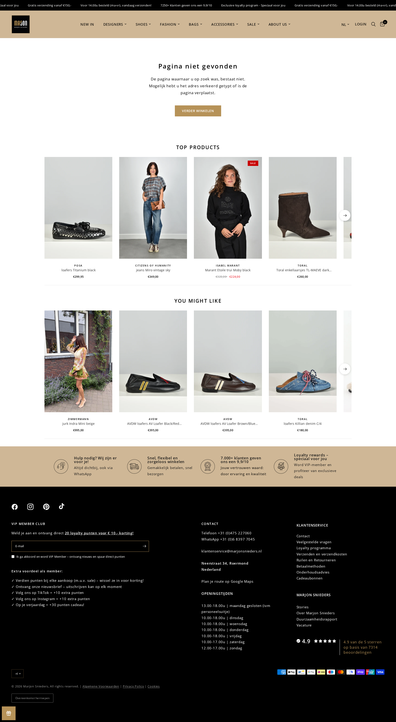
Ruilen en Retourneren (316, 560)
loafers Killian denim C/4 (303, 423)
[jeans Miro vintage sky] (153, 208)
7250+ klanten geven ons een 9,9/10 (176, 5)
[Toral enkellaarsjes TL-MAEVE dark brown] (303, 208)
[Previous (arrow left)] (51, 215)
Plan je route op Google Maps (227, 581)
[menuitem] (87, 24)
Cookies (154, 686)
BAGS (193, 24)
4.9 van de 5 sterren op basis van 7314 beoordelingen (363, 647)
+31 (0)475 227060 (235, 533)
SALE (251, 24)
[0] (381, 24)
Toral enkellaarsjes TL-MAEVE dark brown (302, 270)
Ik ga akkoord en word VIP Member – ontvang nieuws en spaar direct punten (70, 557)
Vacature (304, 625)
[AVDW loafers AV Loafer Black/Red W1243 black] (153, 361)
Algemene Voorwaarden (100, 686)
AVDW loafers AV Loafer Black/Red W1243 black (153, 423)
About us (278, 24)
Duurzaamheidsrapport (317, 619)
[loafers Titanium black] (78, 208)
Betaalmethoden (311, 566)
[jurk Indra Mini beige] (78, 361)
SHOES (141, 24)
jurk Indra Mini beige (78, 423)
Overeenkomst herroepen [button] (32, 698)
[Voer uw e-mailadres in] (144, 546)
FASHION (168, 24)
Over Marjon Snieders (316, 613)
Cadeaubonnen (310, 578)
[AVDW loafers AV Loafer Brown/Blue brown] (228, 361)
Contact (303, 536)
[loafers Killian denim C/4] (303, 361)
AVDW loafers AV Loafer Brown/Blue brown (228, 423)
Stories (303, 607)
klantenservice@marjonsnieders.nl (231, 551)
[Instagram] (34, 507)
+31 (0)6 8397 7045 (237, 539)
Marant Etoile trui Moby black (227, 270)
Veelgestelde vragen (314, 542)
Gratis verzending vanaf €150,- (40, 5)
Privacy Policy (133, 686)
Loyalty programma (314, 548)
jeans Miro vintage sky (153, 270)
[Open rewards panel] (9, 713)
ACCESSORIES (223, 24)
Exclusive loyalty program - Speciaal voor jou (243, 5)
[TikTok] (66, 507)
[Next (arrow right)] (344, 215)
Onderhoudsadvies (313, 572)
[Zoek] (373, 24)
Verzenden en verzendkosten (322, 554)
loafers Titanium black (78, 270)
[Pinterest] (50, 507)
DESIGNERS (113, 24)
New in (87, 24)
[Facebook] (18, 507)
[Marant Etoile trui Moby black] (228, 208)
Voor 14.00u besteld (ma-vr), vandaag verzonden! (106, 5)
